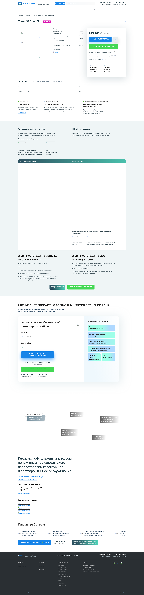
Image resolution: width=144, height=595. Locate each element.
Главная (20, 9)
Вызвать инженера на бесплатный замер (100, 39)
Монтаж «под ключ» (89, 565)
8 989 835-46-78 (105, 3)
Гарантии (22, 81)
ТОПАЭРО (61, 583)
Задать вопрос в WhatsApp (103, 46)
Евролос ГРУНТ (63, 569)
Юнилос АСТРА (62, 585)
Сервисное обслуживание (91, 571)
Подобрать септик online (31, 542)
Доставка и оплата (100, 9)
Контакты (123, 9)
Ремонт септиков (88, 569)
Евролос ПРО (62, 571)
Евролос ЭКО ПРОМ (64, 576)
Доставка (42, 562)
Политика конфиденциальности (26, 592)
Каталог (39, 9)
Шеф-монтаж (87, 567)
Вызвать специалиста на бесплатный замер (37, 354)
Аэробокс (61, 565)
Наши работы (77, 9)
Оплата (41, 566)
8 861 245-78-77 (120, 3)
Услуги (57, 9)
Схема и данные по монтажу (47, 81)
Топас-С (60, 580)
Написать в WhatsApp (37, 369)
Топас (60, 578)
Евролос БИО (62, 567)
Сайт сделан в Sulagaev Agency (118, 592)
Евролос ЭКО (62, 574)
